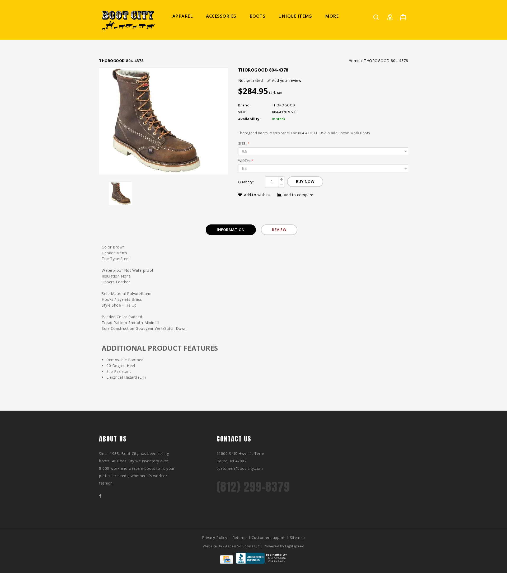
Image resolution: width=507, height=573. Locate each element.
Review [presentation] (279, 229)
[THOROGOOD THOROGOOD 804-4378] (164, 121)
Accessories (221, 16)
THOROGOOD (283, 105)
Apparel (182, 16)
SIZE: (244, 143)
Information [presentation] (231, 229)
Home (354, 60)
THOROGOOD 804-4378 (386, 60)
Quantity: (246, 182)
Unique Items (295, 16)
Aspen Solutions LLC (243, 546)
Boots (258, 16)
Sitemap (297, 537)
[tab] (231, 229)
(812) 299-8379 (253, 486)
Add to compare (298, 194)
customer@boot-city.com (240, 468)
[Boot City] (128, 20)
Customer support (268, 537)
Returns (239, 537)
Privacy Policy (214, 537)
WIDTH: (245, 160)
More (332, 16)
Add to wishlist (258, 194)
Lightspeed (294, 546)
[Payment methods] (226, 562)
